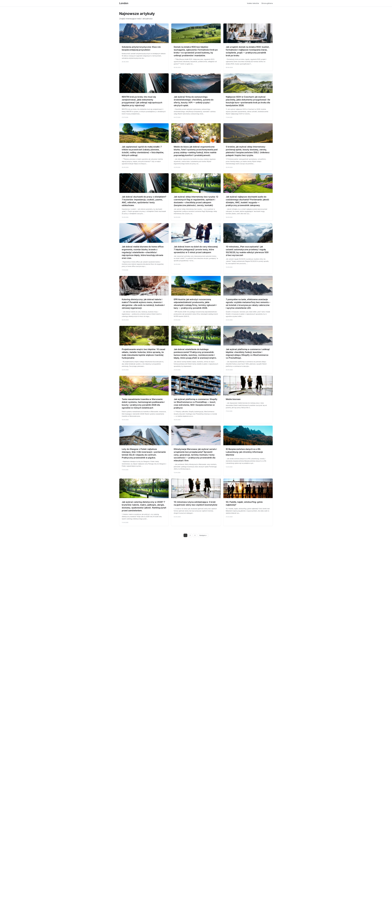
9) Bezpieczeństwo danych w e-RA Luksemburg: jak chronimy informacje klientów (244, 452)
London (123, 3)
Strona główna (267, 3)
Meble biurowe (233, 399)
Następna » (203, 535)
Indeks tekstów (253, 3)
